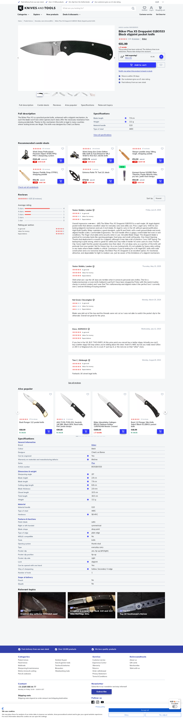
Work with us (135, 668)
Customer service (98, 660)
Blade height (23, 478)
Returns (95, 668)
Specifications (87, 105)
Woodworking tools (62, 671)
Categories (22, 14)
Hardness (22, 514)
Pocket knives (28, 21)
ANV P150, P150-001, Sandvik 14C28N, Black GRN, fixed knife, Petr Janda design (70, 424)
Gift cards (133, 663)
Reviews (57, 105)
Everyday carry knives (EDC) (44, 21)
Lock (20, 562)
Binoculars (59, 668)
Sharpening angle (25, 474)
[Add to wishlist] (161, 64)
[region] (66, 61)
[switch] (174, 706)
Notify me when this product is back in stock (135, 71)
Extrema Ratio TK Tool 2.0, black (96, 172)
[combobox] (159, 198)
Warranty (96, 665)
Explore (36, 14)
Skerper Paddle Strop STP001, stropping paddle (45, 173)
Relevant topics (105, 105)
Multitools (21, 665)
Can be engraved (24, 456)
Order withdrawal (99, 671)
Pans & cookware (24, 674)
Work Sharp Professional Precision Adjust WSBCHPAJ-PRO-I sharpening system (45, 154)
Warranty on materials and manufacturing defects (38, 460)
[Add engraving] (161, 57)
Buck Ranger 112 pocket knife (31, 422)
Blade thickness (24, 489)
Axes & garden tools (62, 663)
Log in (151, 10)
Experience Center (99, 663)
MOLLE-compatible (25, 536)
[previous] (22, 412)
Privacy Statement (99, 674)
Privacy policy (100, 707)
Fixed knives (22, 663)
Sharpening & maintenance (28, 668)
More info (128, 58)
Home (20, 21)
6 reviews (135, 39)
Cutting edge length (26, 485)
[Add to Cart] (60, 160)
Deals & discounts (70, 14)
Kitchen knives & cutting (27, 671)
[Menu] (179, 700)
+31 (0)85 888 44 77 (27, 687)
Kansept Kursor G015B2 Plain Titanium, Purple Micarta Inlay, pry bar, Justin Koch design (144, 174)
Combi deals (43, 105)
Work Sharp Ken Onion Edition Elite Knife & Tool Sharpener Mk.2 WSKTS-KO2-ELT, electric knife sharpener (96, 154)
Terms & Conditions (99, 676)
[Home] (36, 7)
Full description (26, 105)
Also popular (71, 105)
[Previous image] (18, 57)
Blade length (98, 118)
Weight (96, 122)
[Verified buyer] (93, 210)
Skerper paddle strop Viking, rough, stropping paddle (144, 153)
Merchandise (134, 665)
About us (133, 660)
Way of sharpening (25, 569)
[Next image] (114, 57)
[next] (161, 412)
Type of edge (23, 533)
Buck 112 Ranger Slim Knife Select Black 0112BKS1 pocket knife (143, 424)
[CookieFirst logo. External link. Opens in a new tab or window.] (3, 709)
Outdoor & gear (61, 660)
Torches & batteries (62, 665)
